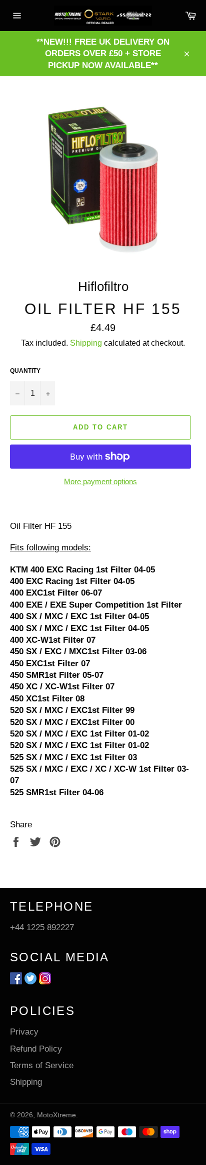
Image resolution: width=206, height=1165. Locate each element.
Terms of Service (42, 1065)
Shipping (86, 343)
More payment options (100, 481)
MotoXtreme (56, 1115)
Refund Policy (36, 1049)
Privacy (24, 1032)
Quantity (25, 370)
